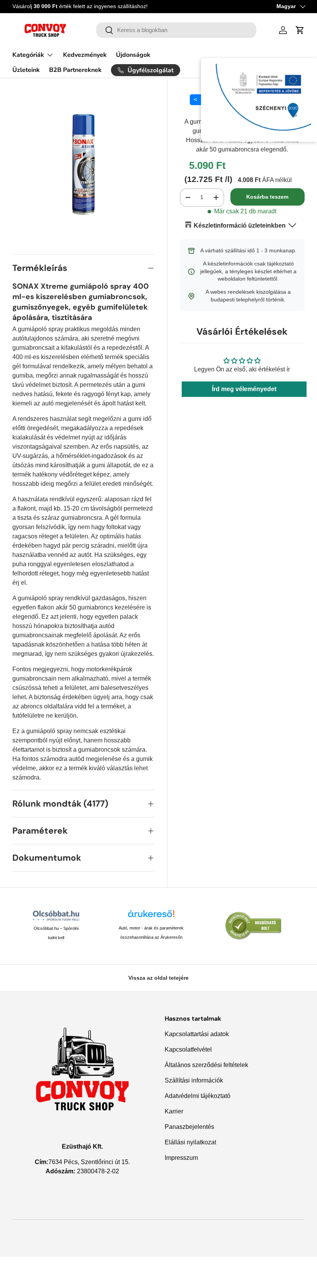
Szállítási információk (194, 1080)
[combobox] (176, 30)
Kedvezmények (85, 55)
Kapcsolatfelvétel (188, 1049)
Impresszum (181, 1157)
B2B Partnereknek (75, 70)
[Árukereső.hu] (151, 916)
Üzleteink (26, 70)
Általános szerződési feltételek (206, 1065)
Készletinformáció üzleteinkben (240, 225)
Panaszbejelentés (189, 1126)
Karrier (174, 1111)
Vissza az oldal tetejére (158, 978)
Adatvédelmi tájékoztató (197, 1096)
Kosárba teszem (267, 197)
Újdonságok (133, 55)
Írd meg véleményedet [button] (244, 389)
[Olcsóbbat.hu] (56, 915)
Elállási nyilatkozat (190, 1142)
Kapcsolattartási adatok (197, 1034)
